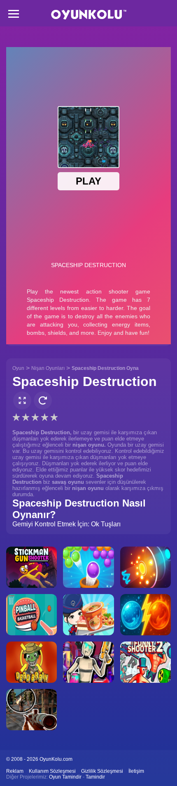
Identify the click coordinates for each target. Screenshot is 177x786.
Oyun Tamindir (65, 777)
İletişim (136, 771)
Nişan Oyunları (48, 368)
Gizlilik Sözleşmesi (102, 771)
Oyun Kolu (89, 14)
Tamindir (95, 777)
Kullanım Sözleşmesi (52, 771)
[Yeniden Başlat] (43, 400)
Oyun (18, 368)
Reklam (14, 771)
